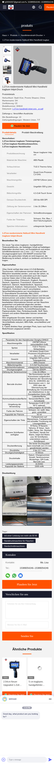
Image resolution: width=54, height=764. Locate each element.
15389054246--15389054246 (40, 2)
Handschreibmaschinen (14, 546)
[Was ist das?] (14, 575)
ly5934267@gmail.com (15, 2)
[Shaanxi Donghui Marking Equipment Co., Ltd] (13, 7)
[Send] (50, 760)
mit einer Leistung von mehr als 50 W (20, 535)
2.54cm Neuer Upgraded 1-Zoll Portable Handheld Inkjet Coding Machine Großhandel (14, 684)
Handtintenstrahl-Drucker (32, 35)
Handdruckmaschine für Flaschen (19, 541)
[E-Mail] (20, 575)
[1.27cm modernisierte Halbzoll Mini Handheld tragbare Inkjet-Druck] (32, 65)
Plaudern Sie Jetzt (27, 584)
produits (13, 35)
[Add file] (4, 760)
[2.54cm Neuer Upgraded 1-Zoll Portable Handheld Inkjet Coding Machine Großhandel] (14, 668)
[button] (8, 83)
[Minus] (50, 699)
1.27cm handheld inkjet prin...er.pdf (27, 109)
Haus (4, 35)
